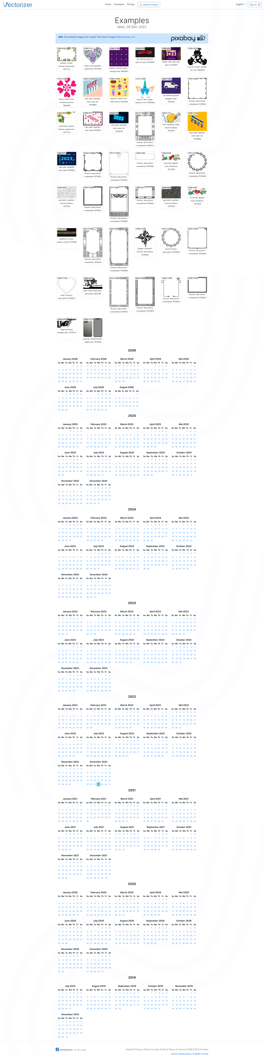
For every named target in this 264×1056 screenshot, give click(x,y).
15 (74, 374)
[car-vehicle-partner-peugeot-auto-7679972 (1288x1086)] (171, 85)
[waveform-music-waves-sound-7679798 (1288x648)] (66, 232)
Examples (119, 4)
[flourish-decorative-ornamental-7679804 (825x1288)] (119, 291)
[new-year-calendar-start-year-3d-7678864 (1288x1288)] (197, 121)
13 (66, 374)
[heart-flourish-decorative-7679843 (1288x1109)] (66, 285)
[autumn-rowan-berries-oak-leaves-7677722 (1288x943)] (66, 54)
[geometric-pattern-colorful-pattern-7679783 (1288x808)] (171, 192)
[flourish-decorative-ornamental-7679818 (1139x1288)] (197, 88)
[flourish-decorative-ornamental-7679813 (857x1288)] (145, 126)
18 (59, 377)
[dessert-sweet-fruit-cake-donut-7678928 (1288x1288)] (119, 87)
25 (59, 381)
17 (81, 374)
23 (77, 377)
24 (81, 377)
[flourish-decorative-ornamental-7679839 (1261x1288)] (197, 161)
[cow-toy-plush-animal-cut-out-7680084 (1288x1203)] (197, 56)
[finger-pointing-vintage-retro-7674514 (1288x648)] (66, 322)
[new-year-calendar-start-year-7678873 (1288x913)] (92, 118)
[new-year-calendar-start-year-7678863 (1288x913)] (66, 158)
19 (63, 377)
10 (81, 370)
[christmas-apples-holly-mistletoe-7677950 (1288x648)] (171, 156)
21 (70, 377)
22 (74, 377)
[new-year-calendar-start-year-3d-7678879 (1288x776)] (119, 117)
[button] (241, 4)
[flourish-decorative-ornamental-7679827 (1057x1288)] (119, 163)
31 (81, 381)
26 (63, 381)
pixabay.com (128, 36)
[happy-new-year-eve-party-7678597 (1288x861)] (171, 53)
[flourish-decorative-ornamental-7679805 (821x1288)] (119, 201)
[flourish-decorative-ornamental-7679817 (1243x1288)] (92, 161)
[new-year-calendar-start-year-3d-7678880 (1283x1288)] (92, 87)
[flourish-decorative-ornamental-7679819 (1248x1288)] (171, 286)
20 (66, 377)
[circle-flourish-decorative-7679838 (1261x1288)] (171, 237)
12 (63, 374)
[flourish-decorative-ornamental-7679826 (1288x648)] (145, 156)
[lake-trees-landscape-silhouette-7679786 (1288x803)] (92, 282)
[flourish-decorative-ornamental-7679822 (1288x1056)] (197, 284)
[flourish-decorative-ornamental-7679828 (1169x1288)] (197, 238)
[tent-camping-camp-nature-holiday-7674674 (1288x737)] (171, 117)
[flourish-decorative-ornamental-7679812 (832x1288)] (92, 242)
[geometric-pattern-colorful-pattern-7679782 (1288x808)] (66, 192)
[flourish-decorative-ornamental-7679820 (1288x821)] (145, 192)
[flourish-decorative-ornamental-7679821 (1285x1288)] (92, 195)
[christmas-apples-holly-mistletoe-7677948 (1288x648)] (197, 190)
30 (77, 381)
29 (74, 381)
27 (66, 381)
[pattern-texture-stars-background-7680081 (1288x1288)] (119, 56)
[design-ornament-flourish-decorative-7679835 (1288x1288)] (145, 237)
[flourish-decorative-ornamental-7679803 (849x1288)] (145, 291)
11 (59, 374)
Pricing (130, 4)
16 (77, 374)
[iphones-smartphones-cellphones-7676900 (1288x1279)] (92, 327)
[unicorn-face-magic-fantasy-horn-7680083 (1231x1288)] (145, 87)
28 (70, 381)
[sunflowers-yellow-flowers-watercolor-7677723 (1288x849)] (66, 117)
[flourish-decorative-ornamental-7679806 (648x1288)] (119, 246)
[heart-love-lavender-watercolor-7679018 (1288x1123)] (92, 55)
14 (70, 374)
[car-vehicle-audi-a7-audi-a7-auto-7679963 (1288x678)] (145, 52)
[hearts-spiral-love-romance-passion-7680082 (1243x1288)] (66, 87)
